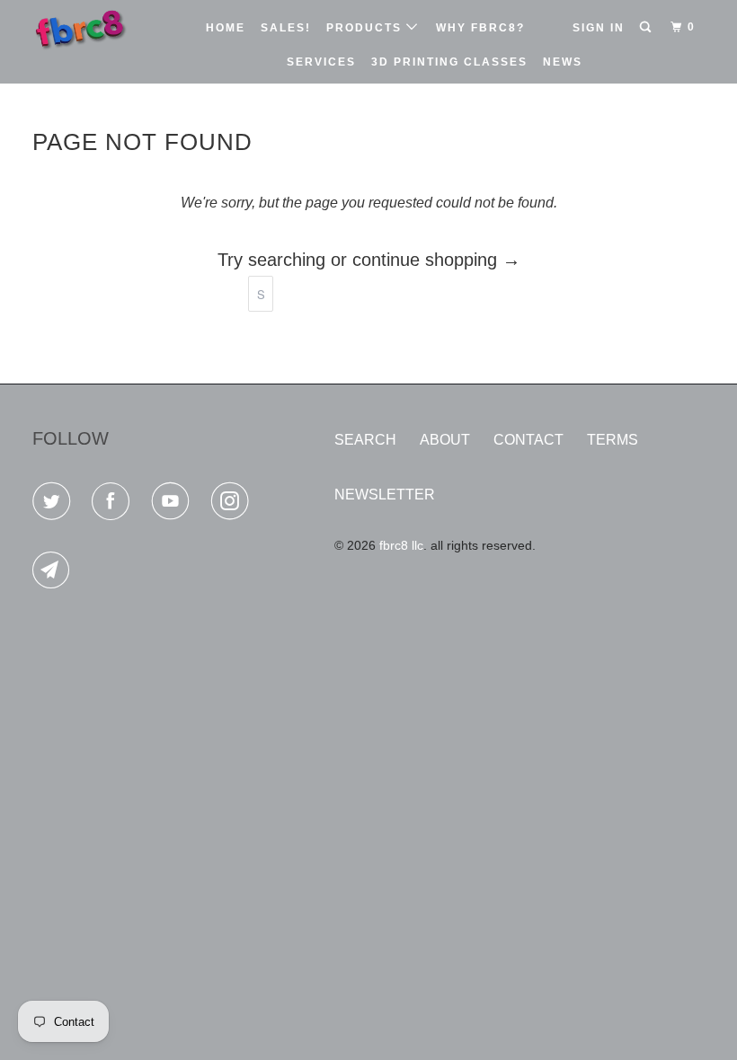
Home (225, 28)
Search (365, 439)
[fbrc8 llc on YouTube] (174, 504)
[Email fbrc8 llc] (54, 573)
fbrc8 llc (401, 545)
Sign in (599, 28)
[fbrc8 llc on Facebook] (114, 504)
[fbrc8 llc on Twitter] (54, 504)
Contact (528, 439)
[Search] (647, 27)
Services (321, 62)
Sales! (286, 28)
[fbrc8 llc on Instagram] (233, 504)
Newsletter (384, 494)
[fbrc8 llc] (88, 28)
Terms (612, 439)
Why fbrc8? (480, 28)
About (445, 439)
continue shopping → (436, 259)
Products (366, 28)
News (562, 62)
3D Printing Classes (449, 62)
